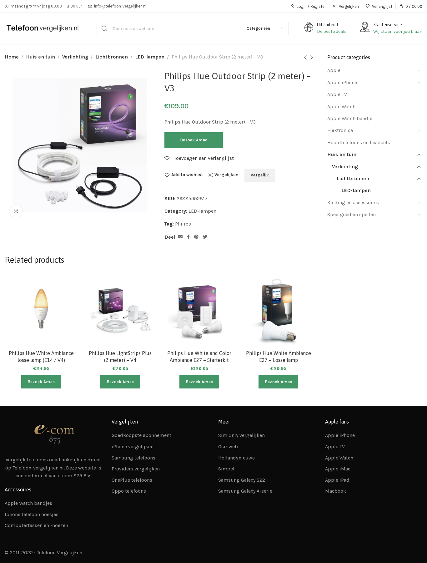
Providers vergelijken (136, 469)
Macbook (335, 491)
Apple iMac (337, 469)
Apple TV (337, 94)
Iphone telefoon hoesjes (31, 514)
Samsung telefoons (133, 458)
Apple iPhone (342, 82)
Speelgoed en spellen (351, 214)
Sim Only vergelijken (241, 435)
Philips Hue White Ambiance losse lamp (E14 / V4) (41, 356)
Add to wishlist (187, 174)
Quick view (66, 315)
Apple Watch (341, 106)
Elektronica (340, 130)
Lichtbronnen (111, 57)
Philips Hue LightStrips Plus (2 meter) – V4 (120, 356)
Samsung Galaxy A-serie (245, 491)
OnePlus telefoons (132, 480)
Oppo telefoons (129, 491)
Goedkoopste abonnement (141, 435)
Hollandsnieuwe (236, 458)
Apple (333, 70)
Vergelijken (226, 174)
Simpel (226, 469)
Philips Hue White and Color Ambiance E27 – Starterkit (199, 356)
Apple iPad (337, 480)
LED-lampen (149, 57)
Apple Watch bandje (349, 118)
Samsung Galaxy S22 (241, 480)
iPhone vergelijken (132, 446)
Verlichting (75, 57)
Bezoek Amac (193, 140)
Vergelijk (260, 175)
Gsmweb (228, 446)
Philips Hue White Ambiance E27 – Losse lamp (278, 356)
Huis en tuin (40, 57)
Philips (183, 224)
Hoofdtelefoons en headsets (358, 142)
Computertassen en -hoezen (36, 525)
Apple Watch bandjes (28, 503)
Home (12, 57)
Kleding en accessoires (353, 202)
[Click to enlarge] (16, 211)
